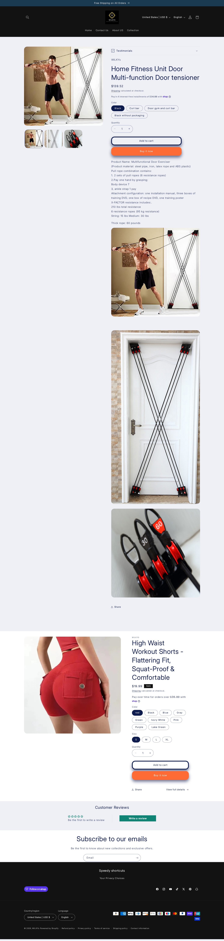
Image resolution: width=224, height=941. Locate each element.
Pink (176, 720)
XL (167, 739)
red (137, 712)
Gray (179, 712)
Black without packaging (129, 115)
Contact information (140, 928)
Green (139, 720)
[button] (27, 17)
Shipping (115, 90)
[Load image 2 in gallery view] (53, 139)
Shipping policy (120, 928)
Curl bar (134, 108)
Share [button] (117, 607)
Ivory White (158, 720)
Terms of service (102, 928)
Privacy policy (84, 928)
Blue (165, 712)
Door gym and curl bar (161, 108)
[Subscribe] (137, 857)
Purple (139, 727)
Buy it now (146, 151)
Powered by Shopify (49, 928)
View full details (175, 789)
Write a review (138, 818)
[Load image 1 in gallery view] (34, 139)
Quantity (115, 122)
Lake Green (159, 727)
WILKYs (35, 928)
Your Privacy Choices (112, 878)
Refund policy (68, 928)
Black (118, 108)
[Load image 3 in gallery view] (73, 139)
